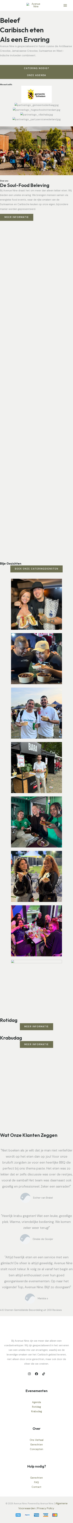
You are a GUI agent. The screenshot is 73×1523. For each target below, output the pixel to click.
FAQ (36, 1482)
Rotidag (36, 1407)
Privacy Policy (46, 1508)
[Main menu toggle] (65, 5)
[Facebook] (36, 1373)
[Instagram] (29, 1373)
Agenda (36, 1402)
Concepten (36, 1449)
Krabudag (36, 1411)
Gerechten (36, 1444)
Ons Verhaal (36, 1440)
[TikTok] (43, 1373)
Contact (36, 1487)
